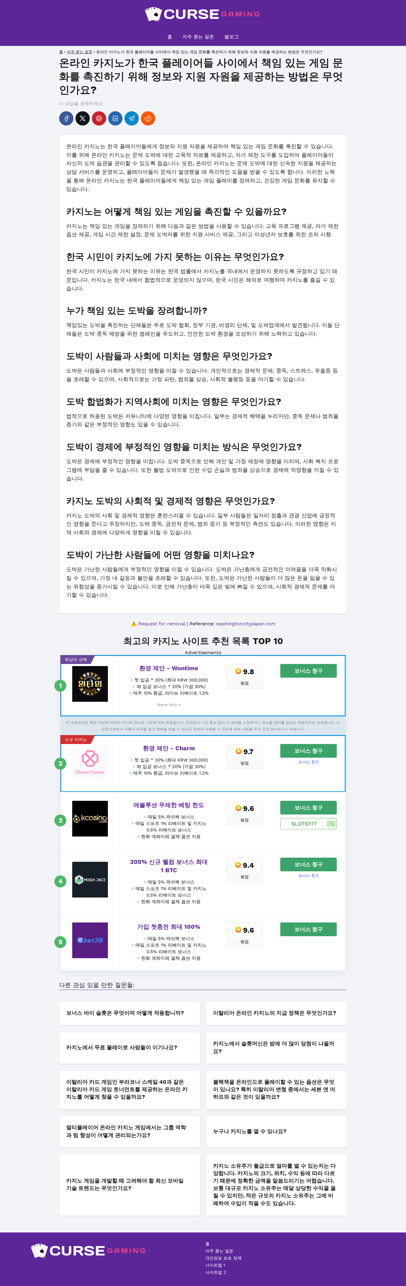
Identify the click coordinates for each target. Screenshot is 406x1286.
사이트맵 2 (215, 1272)
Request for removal (161, 623)
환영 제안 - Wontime (168, 668)
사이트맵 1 (215, 1265)
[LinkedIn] (115, 118)
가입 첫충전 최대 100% (168, 926)
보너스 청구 (309, 671)
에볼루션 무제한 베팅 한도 (168, 805)
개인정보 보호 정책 (223, 1258)
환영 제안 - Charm (169, 748)
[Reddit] (148, 118)
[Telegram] (132, 118)
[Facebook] (66, 118)
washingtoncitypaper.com (246, 623)
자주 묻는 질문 (198, 37)
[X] (82, 118)
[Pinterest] (99, 118)
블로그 (231, 37)
